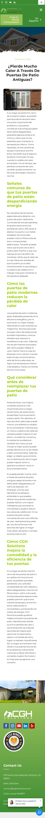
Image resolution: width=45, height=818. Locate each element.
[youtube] (10, 2)
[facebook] (2, 2)
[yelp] (32, 725)
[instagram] (6, 2)
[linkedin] (14, 2)
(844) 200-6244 (26, 653)
